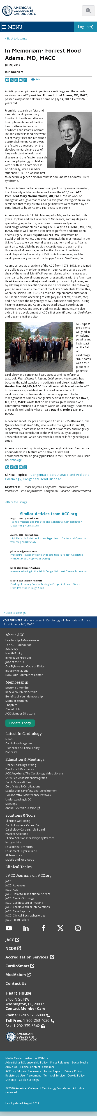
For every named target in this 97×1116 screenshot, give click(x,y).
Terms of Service (54, 1075)
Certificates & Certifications (22, 786)
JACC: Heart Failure (17, 920)
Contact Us (15, 983)
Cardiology (14, 460)
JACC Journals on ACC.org (28, 875)
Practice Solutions (16, 834)
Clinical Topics (18, 867)
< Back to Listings (16, 38)
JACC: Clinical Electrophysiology (25, 915)
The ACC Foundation (18, 645)
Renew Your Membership (21, 692)
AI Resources (13, 855)
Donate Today (20, 723)
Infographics (13, 842)
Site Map (10, 1080)
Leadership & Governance (22, 640)
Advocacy (11, 649)
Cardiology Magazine (18, 743)
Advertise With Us (36, 1058)
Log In (83, 26)
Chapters (11, 705)
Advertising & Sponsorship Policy (26, 1062)
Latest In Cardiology (23, 733)
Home (28, 620)
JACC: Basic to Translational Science (28, 894)
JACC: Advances (15, 885)
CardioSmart (17, 965)
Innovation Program (18, 658)
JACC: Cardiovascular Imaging (24, 903)
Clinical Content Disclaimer (37, 1067)
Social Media (80, 1062)
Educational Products (18, 847)
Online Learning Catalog (20, 765)
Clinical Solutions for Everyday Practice (29, 838)
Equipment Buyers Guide (21, 851)
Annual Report (53, 1071)
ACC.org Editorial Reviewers (23, 1071)
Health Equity (13, 653)
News (8, 739)
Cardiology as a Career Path (23, 825)
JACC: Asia (11, 890)
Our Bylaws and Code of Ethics (24, 666)
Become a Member (17, 688)
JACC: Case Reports (17, 911)
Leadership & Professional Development (31, 791)
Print (39, 79)
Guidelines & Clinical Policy (22, 748)
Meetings (11, 804)
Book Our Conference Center (24, 675)
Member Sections (16, 701)
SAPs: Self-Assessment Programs (26, 778)
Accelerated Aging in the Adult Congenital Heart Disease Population (49, 571)
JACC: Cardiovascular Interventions (27, 907)
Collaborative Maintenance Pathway (28, 795)
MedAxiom (15, 974)
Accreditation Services (27, 957)
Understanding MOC (18, 799)
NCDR (10, 948)
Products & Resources (19, 769)
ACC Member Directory (20, 713)
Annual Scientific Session (20, 808)
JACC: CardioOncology (19, 898)
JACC (8, 881)
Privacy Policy (73, 1071)
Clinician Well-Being (17, 821)
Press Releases (59, 1062)
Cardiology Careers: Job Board (25, 829)
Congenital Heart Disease (42, 479)
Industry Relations (16, 671)
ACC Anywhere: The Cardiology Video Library (34, 773)
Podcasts (11, 752)
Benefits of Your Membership (24, 696)
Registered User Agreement (23, 1075)
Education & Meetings (24, 759)
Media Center (14, 1058)
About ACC (14, 635)
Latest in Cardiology (47, 620)
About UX (11, 1067)
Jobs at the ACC (15, 662)
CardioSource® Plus (18, 782)
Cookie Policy (76, 1075)
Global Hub (12, 709)
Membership (16, 682)
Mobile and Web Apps (19, 860)
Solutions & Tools (20, 815)
